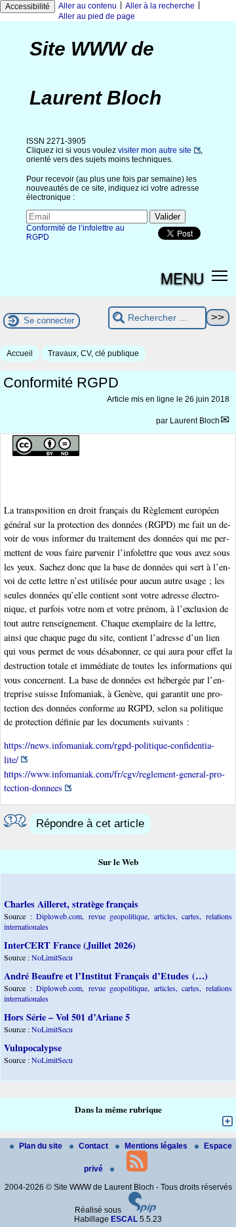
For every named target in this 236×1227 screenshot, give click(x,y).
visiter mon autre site (154, 150)
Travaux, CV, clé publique (93, 353)
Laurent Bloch (195, 420)
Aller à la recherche (160, 5)
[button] (219, 275)
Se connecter (49, 320)
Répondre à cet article (90, 823)
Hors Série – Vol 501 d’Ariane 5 (67, 1017)
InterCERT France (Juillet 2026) (70, 945)
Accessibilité (27, 6)
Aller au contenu (87, 5)
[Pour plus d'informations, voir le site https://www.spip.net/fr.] (142, 1210)
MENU (182, 277)
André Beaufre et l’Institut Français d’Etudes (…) (106, 976)
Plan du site (41, 1146)
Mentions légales (157, 1146)
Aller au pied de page (96, 16)
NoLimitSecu (52, 957)
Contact (94, 1146)
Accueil (20, 353)
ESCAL (124, 1219)
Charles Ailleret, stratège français (71, 904)
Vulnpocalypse (33, 1048)
